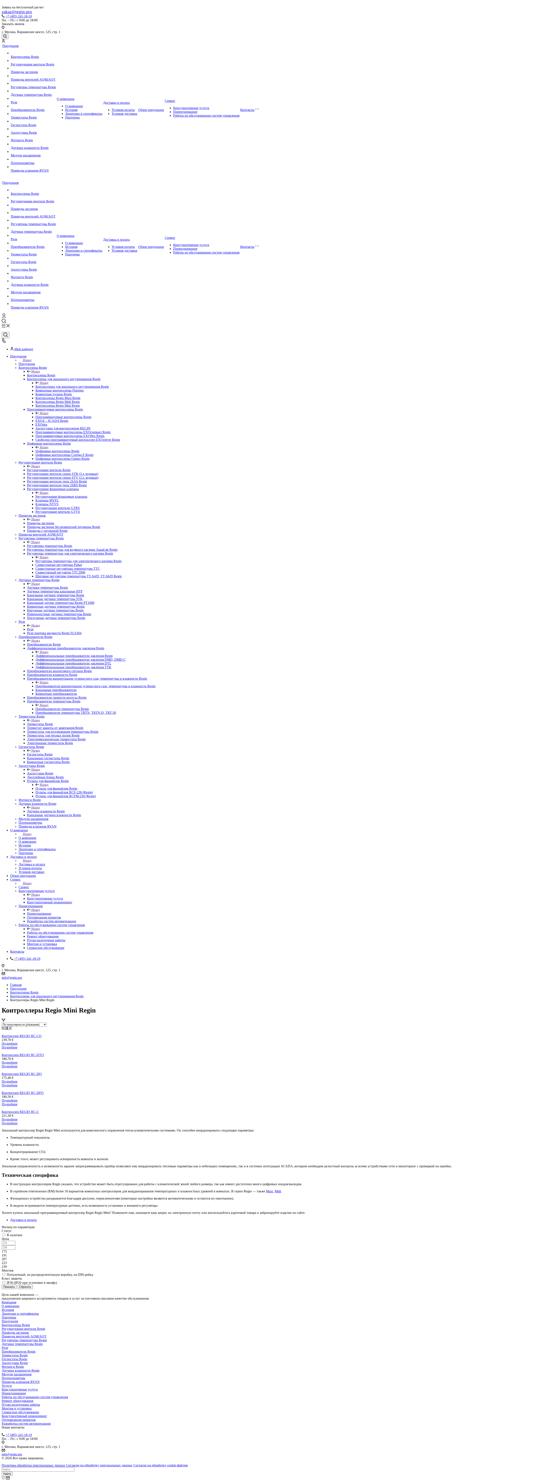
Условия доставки (124, 113)
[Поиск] (5, 36)
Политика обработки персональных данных (33, 1465)
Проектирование (185, 112)
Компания (9, 1302)
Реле (14, 102)
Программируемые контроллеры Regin (63, 417)
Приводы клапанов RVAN (30, 170)
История (71, 110)
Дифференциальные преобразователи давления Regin (74, 656)
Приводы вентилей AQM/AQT (33, 79)
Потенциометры (22, 163)
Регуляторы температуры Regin (33, 87)
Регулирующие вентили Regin (32, 64)
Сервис (170, 101)
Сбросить (25, 1286)
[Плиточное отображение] (3, 1028)
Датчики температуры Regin (31, 94)
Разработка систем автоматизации (26, 1423)
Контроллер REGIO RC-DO (22, 1074)
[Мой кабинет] (3, 41)
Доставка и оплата (116, 102)
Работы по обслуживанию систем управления (206, 115)
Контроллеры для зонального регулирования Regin (72, 386)
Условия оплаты (123, 110)
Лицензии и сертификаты (83, 113)
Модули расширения (25, 155)
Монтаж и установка (17, 1408)
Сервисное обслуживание (20, 1412)
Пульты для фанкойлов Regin (56, 788)
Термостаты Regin (24, 117)
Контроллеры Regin (25, 57)
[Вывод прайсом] (10, 1028)
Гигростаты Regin (23, 125)
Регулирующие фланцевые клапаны (61, 496)
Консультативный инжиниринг (24, 1416)
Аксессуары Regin (24, 132)
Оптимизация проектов (19, 1420)
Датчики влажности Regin (30, 148)
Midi (278, 1191)
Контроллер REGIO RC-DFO (23, 1093)
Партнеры (72, 117)
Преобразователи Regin (28, 110)
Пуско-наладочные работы (21, 1404)
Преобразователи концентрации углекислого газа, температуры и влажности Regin (95, 686)
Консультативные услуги (191, 108)
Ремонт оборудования (17, 1401)
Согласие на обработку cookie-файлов (160, 1465)
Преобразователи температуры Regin (62, 709)
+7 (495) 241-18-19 (18, 16)
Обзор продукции (151, 110)
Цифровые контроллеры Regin (57, 451)
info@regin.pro (12, 977)
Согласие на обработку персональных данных (99, 1465)
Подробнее (10, 1043)
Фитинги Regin (22, 140)
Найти (7, 1473)
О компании (65, 99)
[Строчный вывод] (7, 1028)
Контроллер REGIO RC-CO (22, 1036)
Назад (27, 360)
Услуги (7, 1385)
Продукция (10, 46)
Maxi (269, 1191)
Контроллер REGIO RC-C (20, 1112)
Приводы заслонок (24, 72)
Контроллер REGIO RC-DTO (23, 1055)
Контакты (247, 110)
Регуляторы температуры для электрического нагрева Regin (78, 561)
